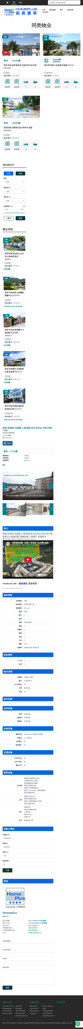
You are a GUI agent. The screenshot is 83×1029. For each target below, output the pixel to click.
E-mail (5, 959)
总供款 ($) (6, 835)
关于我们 (45, 12)
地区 (5, 178)
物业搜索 (53, 10)
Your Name (6, 941)
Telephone (6, 950)
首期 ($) (5, 843)
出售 (8, 173)
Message (6, 967)
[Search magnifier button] (78, 2)
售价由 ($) (7, 188)
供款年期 (6, 861)
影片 (61, 10)
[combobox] (14, 191)
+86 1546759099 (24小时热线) (37, 923)
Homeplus (10, 913)
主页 (43, 10)
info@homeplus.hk (34, 933)
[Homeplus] (21, 11)
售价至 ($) (7, 197)
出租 (20, 173)
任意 (7, 182)
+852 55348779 (33, 928)
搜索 (20, 218)
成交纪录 (70, 10)
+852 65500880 (33, 930)
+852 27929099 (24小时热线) (37, 921)
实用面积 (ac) (8, 206)
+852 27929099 (20, 1011)
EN (20, 3)
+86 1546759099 (48, 1011)
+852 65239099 (33, 925)
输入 (24, 206)
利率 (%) (5, 852)
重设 (9, 218)
